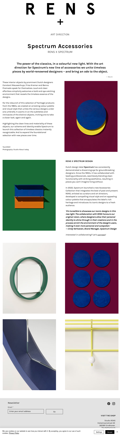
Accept (109, 432)
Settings (99, 432)
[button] (60, 22)
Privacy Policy (14, 433)
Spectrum (89, 167)
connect (101, 234)
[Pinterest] (109, 403)
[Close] (117, 432)
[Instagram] (114, 403)
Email (10, 407)
